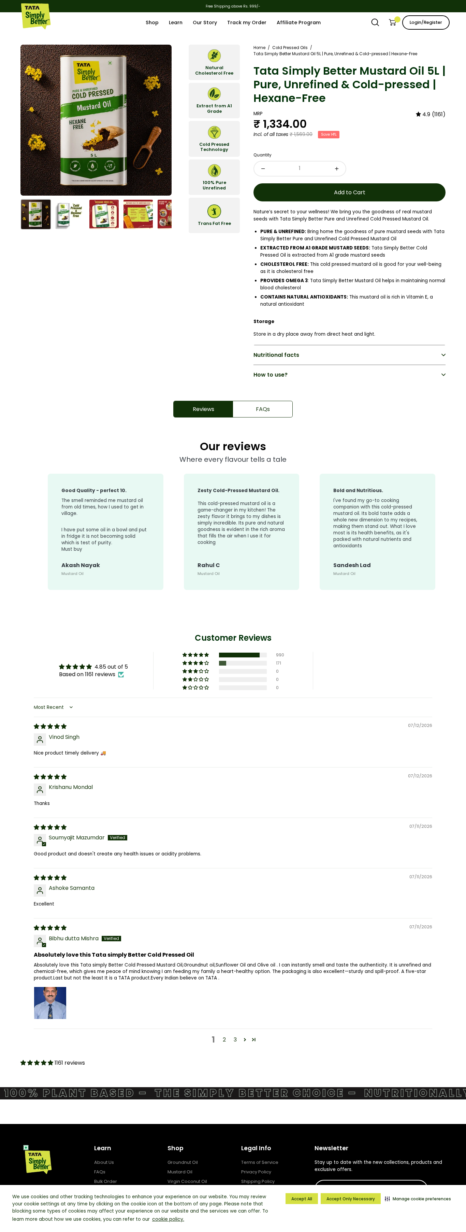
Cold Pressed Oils (290, 47)
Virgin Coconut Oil (187, 1181)
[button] (417, 1198)
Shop (176, 1148)
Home (259, 47)
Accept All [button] (301, 1199)
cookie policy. (168, 1219)
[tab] (203, 409)
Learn (102, 1148)
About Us (104, 1162)
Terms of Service (259, 1162)
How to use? (270, 375)
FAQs (99, 1172)
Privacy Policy (256, 1172)
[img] (431, 114)
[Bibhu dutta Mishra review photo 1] (50, 1003)
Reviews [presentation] (203, 409)
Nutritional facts (276, 355)
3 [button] (235, 1040)
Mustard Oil (180, 1172)
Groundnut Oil (183, 1162)
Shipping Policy (258, 1181)
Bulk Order (105, 1181)
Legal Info (256, 1148)
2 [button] (224, 1040)
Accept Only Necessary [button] (350, 1199)
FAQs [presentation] (263, 409)
